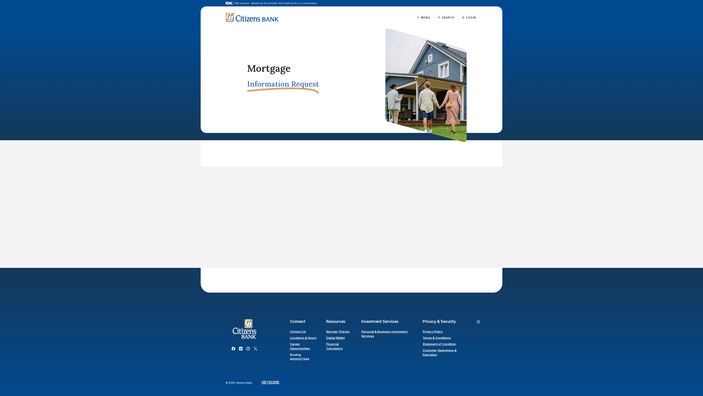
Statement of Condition (439, 344)
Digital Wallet (335, 338)
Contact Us (298, 331)
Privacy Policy (433, 331)
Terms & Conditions (437, 338)
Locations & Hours (303, 338)
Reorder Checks (338, 331)
